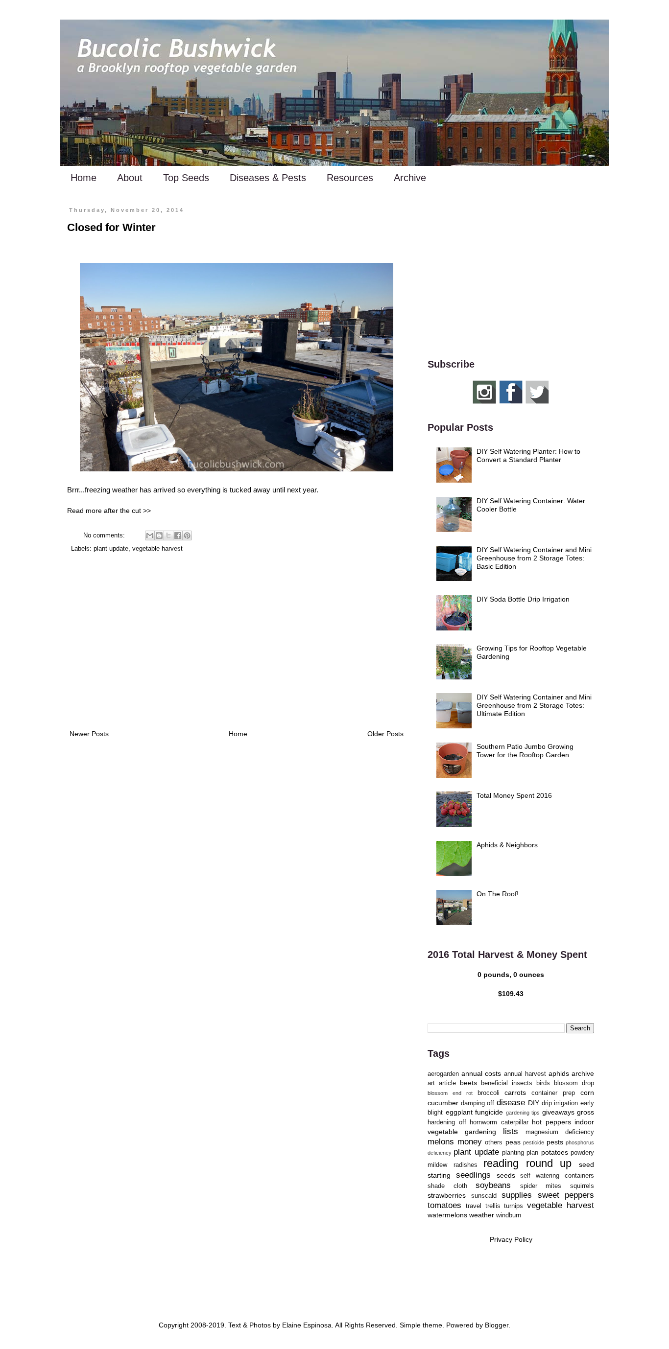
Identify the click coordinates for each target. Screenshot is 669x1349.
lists (510, 1131)
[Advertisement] (236, 647)
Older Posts (385, 734)
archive (583, 1073)
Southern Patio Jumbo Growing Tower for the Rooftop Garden (525, 751)
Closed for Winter (111, 227)
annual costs (481, 1073)
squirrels (582, 1186)
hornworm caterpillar (499, 1122)
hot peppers (551, 1122)
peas (513, 1142)
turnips (513, 1206)
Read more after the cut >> (109, 510)
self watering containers (557, 1175)
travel (473, 1206)
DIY (533, 1103)
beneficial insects (506, 1083)
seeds (506, 1175)
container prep (553, 1093)
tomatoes (444, 1205)
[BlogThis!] (159, 535)
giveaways (558, 1112)
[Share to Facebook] (178, 535)
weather (481, 1215)
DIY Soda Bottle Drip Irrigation (523, 599)
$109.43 (511, 994)
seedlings (473, 1175)
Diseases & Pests (268, 177)
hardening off (447, 1122)
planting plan (520, 1152)
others (493, 1142)
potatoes (554, 1152)
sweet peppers (566, 1195)
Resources (350, 177)
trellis (493, 1206)
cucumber (443, 1103)
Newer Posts (89, 734)
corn (587, 1092)
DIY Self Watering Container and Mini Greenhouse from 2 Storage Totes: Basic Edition (534, 558)
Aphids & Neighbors (507, 845)
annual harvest (525, 1073)
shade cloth (447, 1186)
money (469, 1141)
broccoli (489, 1093)
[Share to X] (168, 535)
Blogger (496, 1325)
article (447, 1083)
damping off (478, 1103)
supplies (517, 1195)
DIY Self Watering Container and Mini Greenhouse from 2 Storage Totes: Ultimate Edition (534, 705)
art (431, 1083)
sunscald (484, 1195)
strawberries (447, 1195)
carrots (515, 1092)
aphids (559, 1073)
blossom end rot (450, 1093)
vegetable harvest (157, 548)
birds (543, 1083)
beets (468, 1083)
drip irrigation (560, 1103)
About (130, 177)
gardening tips (523, 1113)
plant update (111, 548)
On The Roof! (498, 894)
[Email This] (150, 535)
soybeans (493, 1185)
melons (441, 1141)
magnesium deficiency (560, 1132)
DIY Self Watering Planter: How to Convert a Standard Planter (528, 455)
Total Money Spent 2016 (514, 795)
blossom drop (574, 1083)
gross (585, 1112)
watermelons (447, 1215)
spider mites (541, 1186)
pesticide (533, 1142)
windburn (508, 1215)
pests (555, 1142)
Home (83, 177)
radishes (466, 1165)
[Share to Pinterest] (187, 535)
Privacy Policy (511, 1239)
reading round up (527, 1163)
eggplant (459, 1112)
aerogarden (443, 1073)
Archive (410, 177)
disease (511, 1102)
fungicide (489, 1112)
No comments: (105, 535)
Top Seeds (186, 177)
